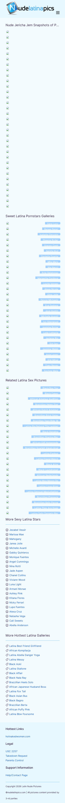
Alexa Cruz (15, 611)
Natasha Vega (17, 616)
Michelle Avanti (18, 548)
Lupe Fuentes (16, 607)
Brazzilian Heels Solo (21, 682)
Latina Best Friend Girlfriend (25, 645)
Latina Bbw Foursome (21, 714)
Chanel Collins (17, 575)
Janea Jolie (15, 543)
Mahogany (15, 538)
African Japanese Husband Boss (27, 686)
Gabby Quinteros (19, 552)
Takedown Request (16, 755)
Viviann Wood (17, 579)
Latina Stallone (17, 668)
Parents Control (15, 760)
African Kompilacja (20, 650)
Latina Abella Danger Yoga (24, 655)
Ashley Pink (16, 593)
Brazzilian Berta (18, 704)
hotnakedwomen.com (18, 736)
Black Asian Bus (18, 695)
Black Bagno (16, 700)
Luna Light (15, 584)
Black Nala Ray (17, 677)
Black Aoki (15, 664)
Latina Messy (16, 659)
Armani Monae (17, 588)
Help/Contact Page (17, 775)
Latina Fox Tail (17, 691)
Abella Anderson (18, 625)
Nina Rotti (15, 566)
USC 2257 (11, 751)
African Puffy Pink (19, 709)
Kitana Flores (16, 597)
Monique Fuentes (19, 557)
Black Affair (16, 673)
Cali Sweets (16, 620)
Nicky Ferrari (16, 602)
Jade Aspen (16, 570)
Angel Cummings (19, 561)
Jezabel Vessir (17, 529)
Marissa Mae (16, 534)
